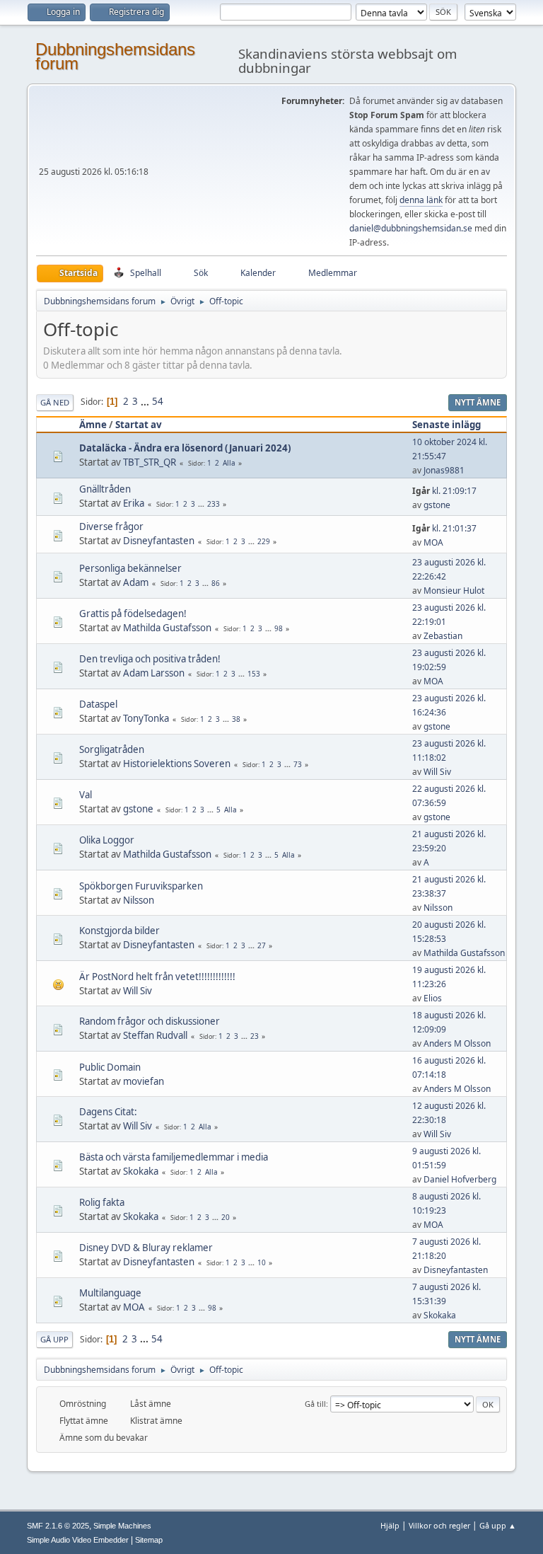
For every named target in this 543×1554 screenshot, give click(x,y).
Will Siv (437, 772)
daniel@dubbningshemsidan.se (410, 228)
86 (215, 583)
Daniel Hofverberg (460, 1179)
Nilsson (138, 900)
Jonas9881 (444, 470)
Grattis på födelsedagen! (133, 613)
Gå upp (54, 1339)
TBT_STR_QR (149, 462)
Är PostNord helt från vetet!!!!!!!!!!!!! (157, 976)
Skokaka (140, 1171)
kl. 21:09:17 (444, 491)
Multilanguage (110, 1293)
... (146, 401)
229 (263, 541)
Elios (433, 998)
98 (278, 628)
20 (225, 1217)
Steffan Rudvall (155, 1035)
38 (236, 719)
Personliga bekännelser (130, 568)
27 (261, 945)
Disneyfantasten (158, 540)
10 (261, 1262)
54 (157, 401)
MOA (433, 542)
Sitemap (149, 1540)
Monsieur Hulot (454, 591)
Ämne (93, 424)
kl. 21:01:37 (444, 528)
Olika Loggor (106, 840)
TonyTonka (146, 718)
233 (213, 504)
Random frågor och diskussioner (149, 1021)
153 (253, 674)
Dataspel (98, 704)
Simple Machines (122, 1525)
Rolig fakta (101, 1202)
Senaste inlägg (446, 424)
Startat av (138, 424)
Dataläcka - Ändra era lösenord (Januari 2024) (185, 448)
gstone (437, 505)
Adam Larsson (154, 673)
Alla (229, 463)
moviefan (143, 1081)
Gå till (315, 1403)
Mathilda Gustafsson (167, 627)
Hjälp (389, 1525)
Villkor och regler (439, 1525)
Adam (135, 582)
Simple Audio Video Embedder (78, 1540)
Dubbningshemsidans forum (115, 56)
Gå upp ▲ (497, 1525)
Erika (133, 503)
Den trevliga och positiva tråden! (150, 658)
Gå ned (54, 402)
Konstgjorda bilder (119, 930)
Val (85, 794)
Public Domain (110, 1067)
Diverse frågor (111, 526)
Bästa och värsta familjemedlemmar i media (173, 1157)
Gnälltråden (105, 489)
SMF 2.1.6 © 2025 (58, 1525)
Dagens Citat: (108, 1111)
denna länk (421, 200)
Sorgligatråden (111, 749)
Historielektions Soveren (176, 763)
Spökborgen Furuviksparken (141, 886)
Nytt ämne (478, 402)
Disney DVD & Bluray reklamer (146, 1247)
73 (297, 764)
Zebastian (443, 636)
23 (254, 1036)
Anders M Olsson (457, 1043)
